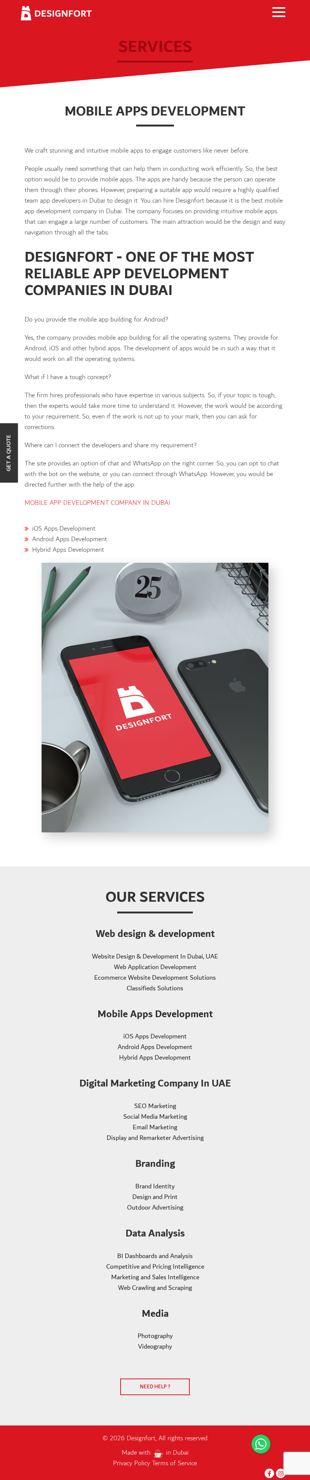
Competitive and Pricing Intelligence (155, 1266)
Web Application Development (155, 967)
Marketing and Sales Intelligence (155, 1277)
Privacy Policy (132, 1463)
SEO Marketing (155, 1106)
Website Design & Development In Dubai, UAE (155, 956)
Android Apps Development (69, 539)
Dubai (181, 1452)
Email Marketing (155, 1127)
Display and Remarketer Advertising (155, 1138)
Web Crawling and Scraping (155, 1288)
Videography (155, 1346)
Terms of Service (174, 1463)
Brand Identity (155, 1186)
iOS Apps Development (63, 528)
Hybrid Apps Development (68, 550)
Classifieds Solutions (155, 988)
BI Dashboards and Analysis (155, 1256)
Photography (155, 1336)
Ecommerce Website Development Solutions (155, 978)
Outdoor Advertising (155, 1207)
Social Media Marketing (155, 1116)
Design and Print (155, 1197)
